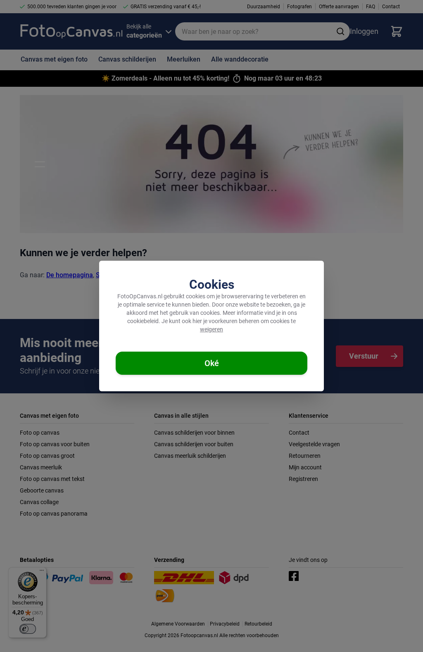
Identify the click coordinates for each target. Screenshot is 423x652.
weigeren (211, 329)
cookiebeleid (143, 321)
